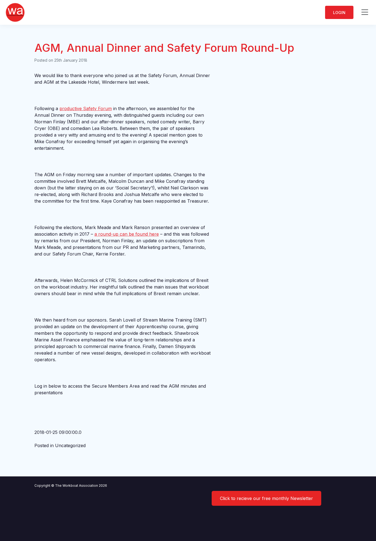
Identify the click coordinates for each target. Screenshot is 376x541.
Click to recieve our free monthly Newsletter (266, 498)
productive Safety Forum (85, 108)
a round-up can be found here (126, 234)
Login (339, 12)
